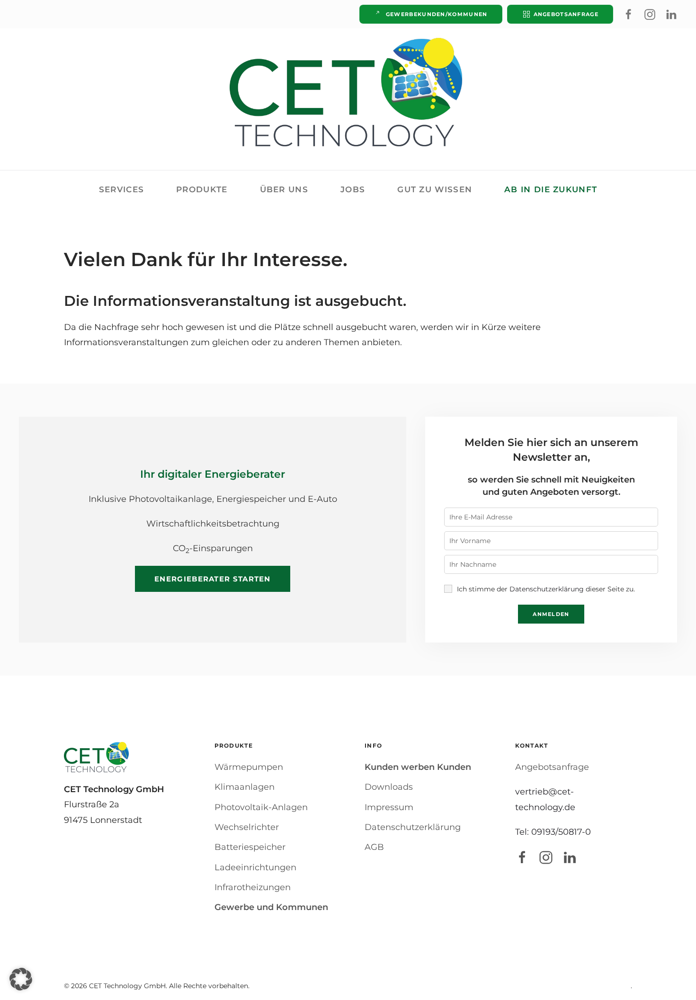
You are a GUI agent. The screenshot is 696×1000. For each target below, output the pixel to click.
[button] (21, 979)
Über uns (284, 189)
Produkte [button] (201, 189)
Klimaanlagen (244, 787)
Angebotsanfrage (566, 14)
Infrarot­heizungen (252, 887)
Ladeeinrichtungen (255, 867)
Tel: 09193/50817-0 (553, 832)
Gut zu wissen (434, 189)
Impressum (389, 807)
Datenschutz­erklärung (413, 827)
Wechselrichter (246, 827)
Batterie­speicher (250, 847)
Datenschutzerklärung (546, 589)
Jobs (352, 189)
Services (121, 189)
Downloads (389, 787)
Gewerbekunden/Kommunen (437, 14)
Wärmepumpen (248, 767)
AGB (374, 847)
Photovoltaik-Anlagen (261, 807)
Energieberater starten (212, 578)
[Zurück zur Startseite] (348, 92)
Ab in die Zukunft (550, 189)
